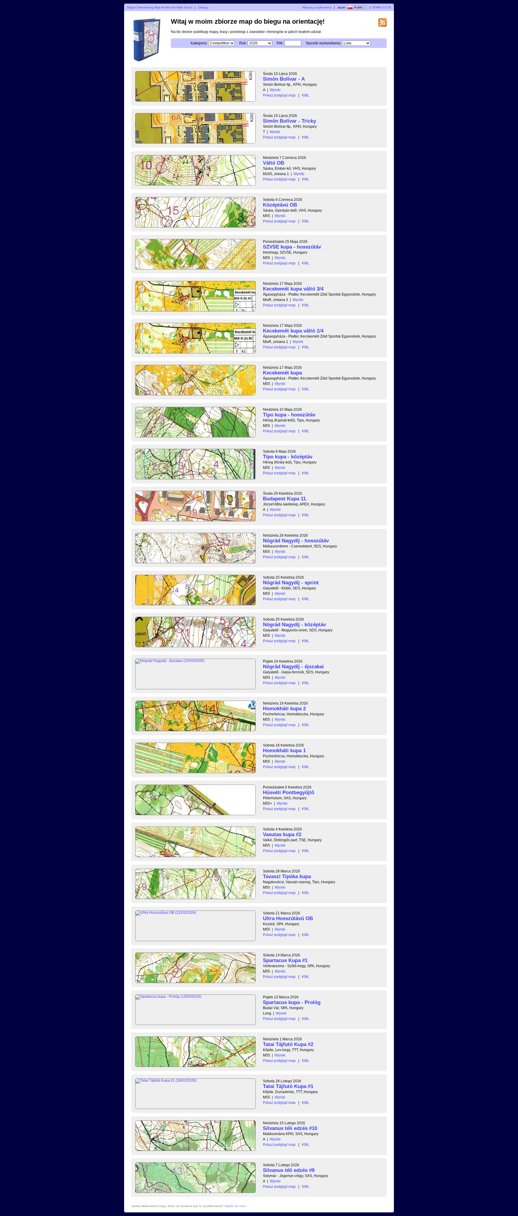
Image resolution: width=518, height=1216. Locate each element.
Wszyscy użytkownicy (317, 7)
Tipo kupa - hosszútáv (289, 415)
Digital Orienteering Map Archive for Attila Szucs (159, 7)
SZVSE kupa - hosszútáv (292, 247)
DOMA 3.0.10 (381, 7)
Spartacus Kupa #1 (285, 960)
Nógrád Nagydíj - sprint (291, 583)
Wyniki (275, 90)
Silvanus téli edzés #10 (290, 1128)
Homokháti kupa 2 (284, 708)
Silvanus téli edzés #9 (288, 1170)
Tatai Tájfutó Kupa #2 (288, 1044)
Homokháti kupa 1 (284, 750)
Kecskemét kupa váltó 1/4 (293, 331)
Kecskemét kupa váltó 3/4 (293, 289)
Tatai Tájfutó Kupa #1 (288, 1086)
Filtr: (280, 43)
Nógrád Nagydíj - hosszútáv (296, 541)
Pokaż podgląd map (279, 95)
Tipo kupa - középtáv (287, 457)
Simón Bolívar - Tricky (289, 121)
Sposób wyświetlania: (323, 43)
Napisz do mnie (235, 1206)
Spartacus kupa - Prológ (291, 1002)
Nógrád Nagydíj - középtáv (294, 624)
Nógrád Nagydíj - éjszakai (293, 666)
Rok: (243, 43)
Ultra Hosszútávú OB (288, 918)
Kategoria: (199, 43)
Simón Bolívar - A (284, 79)
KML (305, 95)
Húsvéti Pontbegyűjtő (288, 792)
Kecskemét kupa (282, 373)
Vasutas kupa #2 (282, 834)
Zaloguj (203, 7)
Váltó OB (273, 163)
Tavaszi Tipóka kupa (287, 876)
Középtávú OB (280, 205)
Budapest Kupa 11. (285, 499)
